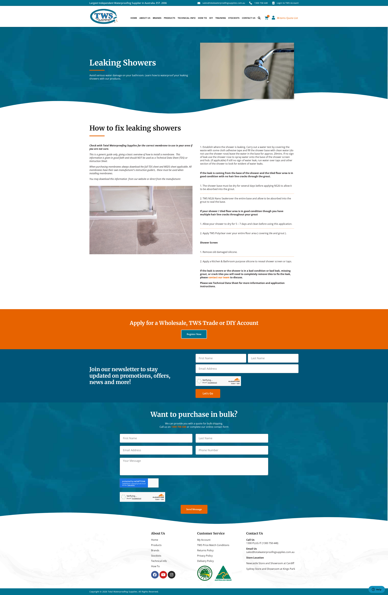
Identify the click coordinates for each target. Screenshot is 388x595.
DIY (211, 17)
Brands (157, 17)
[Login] (273, 18)
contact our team (218, 277)
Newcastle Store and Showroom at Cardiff (270, 563)
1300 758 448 (178, 426)
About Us (144, 17)
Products (169, 17)
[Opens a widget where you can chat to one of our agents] (376, 589)
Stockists (233, 17)
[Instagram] (171, 575)
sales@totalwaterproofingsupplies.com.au (270, 552)
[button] (259, 17)
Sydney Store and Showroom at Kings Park (270, 568)
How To (202, 17)
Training (220, 17)
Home (133, 17)
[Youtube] (163, 575)
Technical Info (187, 17)
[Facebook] (155, 575)
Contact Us (248, 17)
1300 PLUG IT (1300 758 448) (262, 543)
